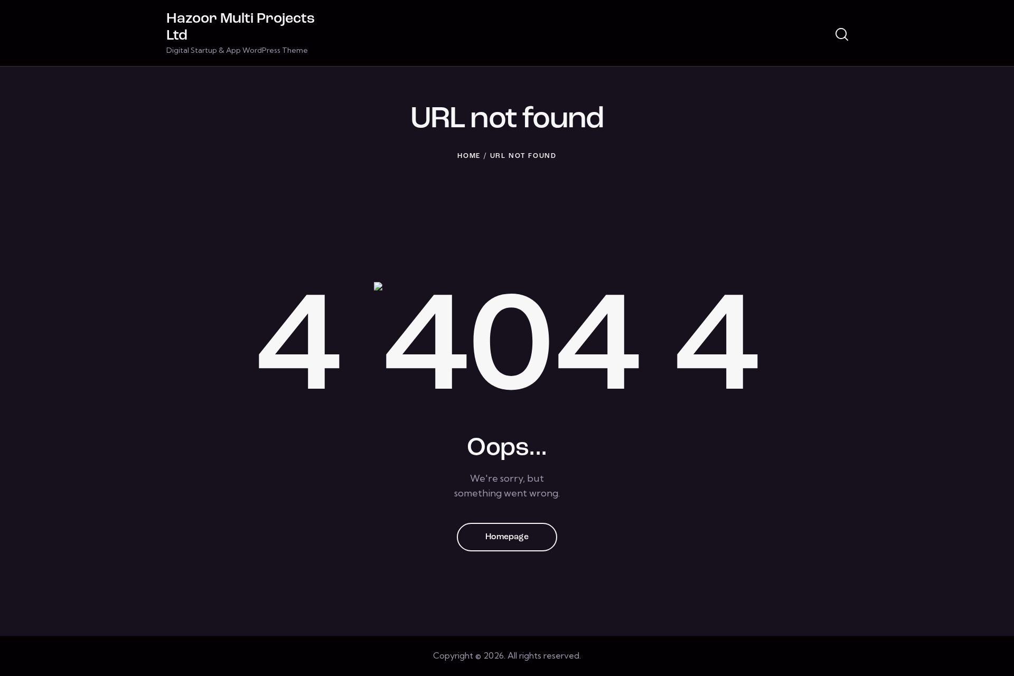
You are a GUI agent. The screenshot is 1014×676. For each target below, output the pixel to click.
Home (469, 156)
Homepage (507, 537)
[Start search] (841, 34)
